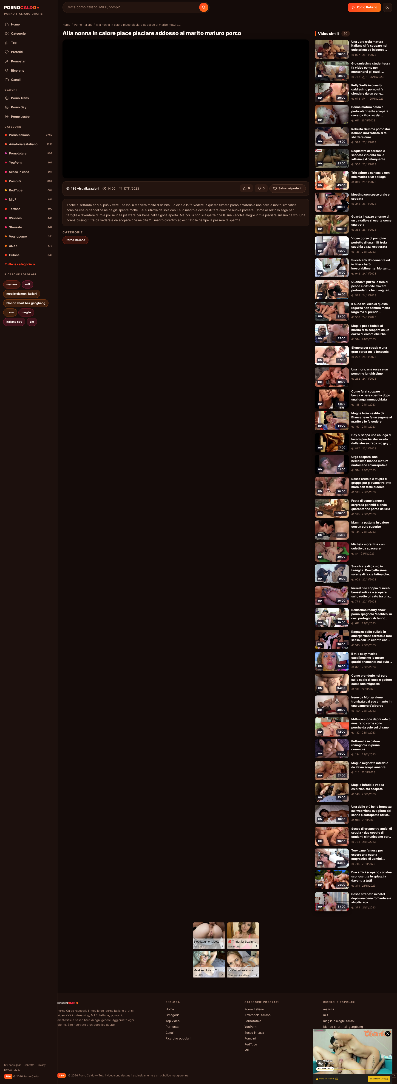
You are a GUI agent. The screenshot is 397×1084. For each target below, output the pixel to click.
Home (15, 24)
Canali (16, 79)
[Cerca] (203, 7)
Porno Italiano (30, 135)
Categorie (18, 33)
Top (14, 43)
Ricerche (17, 70)
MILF (30, 199)
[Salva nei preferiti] (344, 44)
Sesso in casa (30, 172)
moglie (26, 312)
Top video (173, 1021)
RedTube (30, 190)
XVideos (30, 218)
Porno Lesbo (20, 116)
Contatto (29, 1065)
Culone (30, 255)
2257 (17, 1069)
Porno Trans (20, 98)
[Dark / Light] (387, 7)
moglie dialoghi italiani (21, 293)
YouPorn (30, 162)
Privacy (41, 1065)
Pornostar (18, 61)
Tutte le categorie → (20, 264)
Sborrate (30, 227)
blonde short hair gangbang (25, 303)
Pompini (30, 181)
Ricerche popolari (178, 1038)
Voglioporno (30, 236)
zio (32, 321)
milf (27, 284)
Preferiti (17, 52)
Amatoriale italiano (30, 144)
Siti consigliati (12, 1065)
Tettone (30, 209)
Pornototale (30, 153)
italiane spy (14, 321)
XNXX (30, 246)
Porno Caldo (86, 1075)
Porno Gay (18, 107)
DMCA (8, 1069)
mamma (11, 284)
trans (10, 312)
